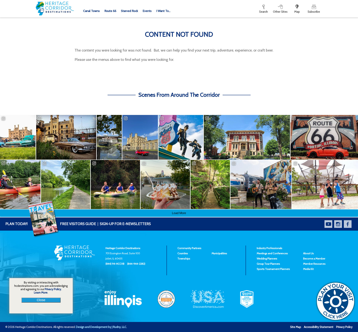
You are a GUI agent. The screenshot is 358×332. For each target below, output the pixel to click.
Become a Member (314, 258)
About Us (308, 253)
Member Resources (314, 263)
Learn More (41, 292)
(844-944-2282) (136, 263)
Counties (183, 253)
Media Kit (308, 269)
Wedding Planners (267, 258)
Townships (184, 258)
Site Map (295, 327)
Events (147, 11)
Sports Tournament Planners (273, 269)
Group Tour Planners (268, 263)
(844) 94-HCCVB (115, 263)
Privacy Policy (344, 327)
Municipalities (219, 253)
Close (41, 300)
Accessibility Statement (318, 327)
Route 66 (110, 11)
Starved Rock (129, 11)
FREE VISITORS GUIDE (50, 224)
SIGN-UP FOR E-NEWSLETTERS (125, 224)
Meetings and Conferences (272, 253)
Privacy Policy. (53, 289)
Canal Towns (91, 11)
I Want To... (163, 11)
